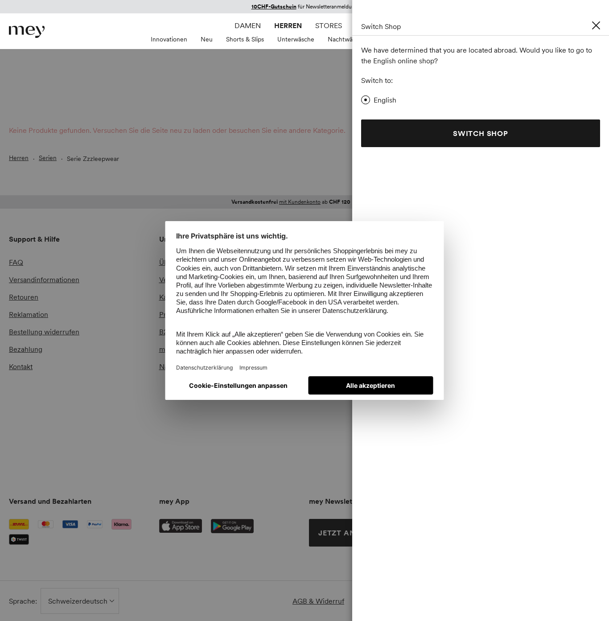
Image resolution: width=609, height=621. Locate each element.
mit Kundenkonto (300, 201)
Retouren (23, 296)
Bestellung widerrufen (44, 331)
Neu (207, 39)
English (385, 99)
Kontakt (21, 366)
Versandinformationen (44, 279)
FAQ (16, 262)
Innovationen (169, 39)
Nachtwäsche (347, 39)
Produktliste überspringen (30, 135)
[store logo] (27, 32)
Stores (328, 25)
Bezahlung (25, 349)
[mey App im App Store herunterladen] (180, 526)
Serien (48, 158)
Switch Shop (480, 133)
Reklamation (28, 314)
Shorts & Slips (245, 39)
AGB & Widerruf (318, 600)
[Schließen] (596, 25)
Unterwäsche (295, 39)
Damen (248, 25)
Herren (288, 25)
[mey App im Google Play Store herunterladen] (232, 526)
